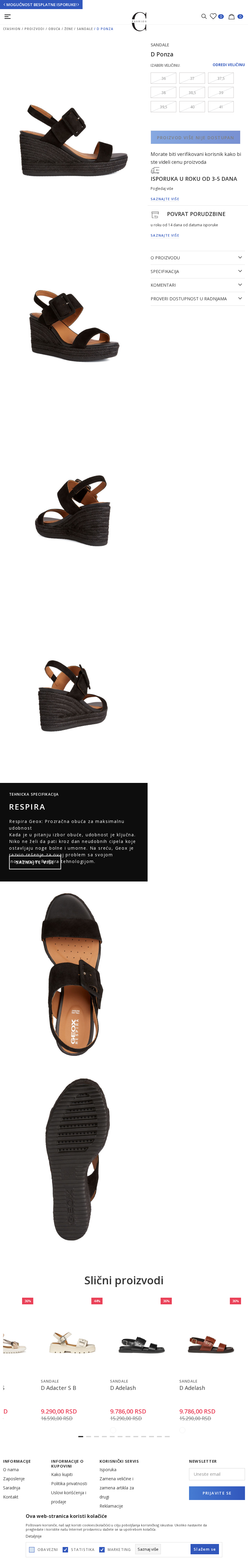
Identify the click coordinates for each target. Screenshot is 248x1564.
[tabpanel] (72, 1366)
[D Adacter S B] (72, 1335)
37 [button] (192, 78)
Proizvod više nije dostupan (195, 137)
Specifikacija (165, 271)
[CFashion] (139, 21)
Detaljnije (34, 1536)
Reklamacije (111, 1506)
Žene (68, 29)
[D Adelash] (141, 1335)
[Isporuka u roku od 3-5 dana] (155, 170)
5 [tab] (112, 1436)
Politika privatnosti (69, 1483)
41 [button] (221, 107)
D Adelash (123, 1387)
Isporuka (108, 1469)
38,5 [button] (192, 92)
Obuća (54, 29)
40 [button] (192, 107)
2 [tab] (88, 1436)
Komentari (163, 285)
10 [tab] (151, 1436)
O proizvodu (165, 258)
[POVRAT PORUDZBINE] (155, 214)
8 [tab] (135, 1436)
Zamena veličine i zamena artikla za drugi (117, 1488)
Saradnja (11, 1488)
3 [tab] (96, 1436)
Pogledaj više (162, 188)
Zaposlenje (14, 1478)
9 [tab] (143, 1436)
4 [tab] (104, 1436)
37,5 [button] (221, 78)
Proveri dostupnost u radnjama (189, 299)
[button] (28, 1369)
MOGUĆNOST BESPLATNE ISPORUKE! (41, 4)
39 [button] (221, 92)
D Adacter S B (58, 1387)
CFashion (12, 29)
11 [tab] (159, 1436)
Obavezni (48, 1550)
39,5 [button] (163, 107)
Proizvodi (34, 29)
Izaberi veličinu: (165, 65)
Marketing (119, 1550)
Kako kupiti (62, 1474)
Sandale (85, 29)
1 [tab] (80, 1436)
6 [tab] (120, 1436)
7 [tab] (128, 1436)
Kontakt (10, 1497)
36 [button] (164, 78)
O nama (11, 1469)
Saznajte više (35, 862)
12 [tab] (167, 1436)
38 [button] (164, 92)
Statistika (83, 1550)
